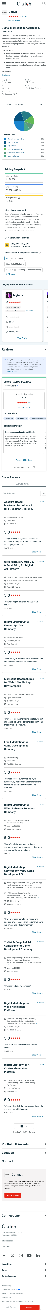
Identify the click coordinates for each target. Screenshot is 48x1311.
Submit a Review (22, 484)
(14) (29, 403)
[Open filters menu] (44, 493)
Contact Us (6, 1247)
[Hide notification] (43, 360)
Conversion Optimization (16, 153)
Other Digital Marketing (15, 149)
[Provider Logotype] (4, 12)
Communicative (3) (38, 418)
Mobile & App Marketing (15, 139)
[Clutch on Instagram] (21, 1255)
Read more (6, 75)
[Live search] (44, 3)
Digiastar (18, 295)
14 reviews (23, 17)
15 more (11, 274)
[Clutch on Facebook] (4, 1255)
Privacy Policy (6, 1285)
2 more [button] (30, 311)
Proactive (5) (22, 418)
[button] (21, 493)
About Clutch (7, 1264)
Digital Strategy (12, 142)
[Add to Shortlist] (43, 1307)
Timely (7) (9, 418)
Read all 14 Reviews (24, 460)
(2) (20, 302)
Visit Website (11, 1307)
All (7, 258)
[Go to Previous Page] (17, 1126)
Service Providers (9, 1276)
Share (41, 501)
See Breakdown (22, 407)
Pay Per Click (11, 146)
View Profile (22, 338)
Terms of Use (6, 1297)
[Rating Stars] (14, 302)
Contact (28, 1307)
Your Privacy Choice (8, 1289)
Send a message (13, 1195)
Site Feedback (7, 1241)
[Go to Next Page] (30, 1126)
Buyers (4, 1270)
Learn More (11, 371)
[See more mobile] (38, 552)
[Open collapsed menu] (3, 3)
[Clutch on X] (12, 1255)
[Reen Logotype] (8, 295)
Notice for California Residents (12, 1293)
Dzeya (12, 12)
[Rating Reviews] (13, 16)
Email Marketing (13, 156)
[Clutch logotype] (24, 4)
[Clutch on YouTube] (29, 1255)
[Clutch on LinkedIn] (38, 1255)
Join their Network (14, 20)
